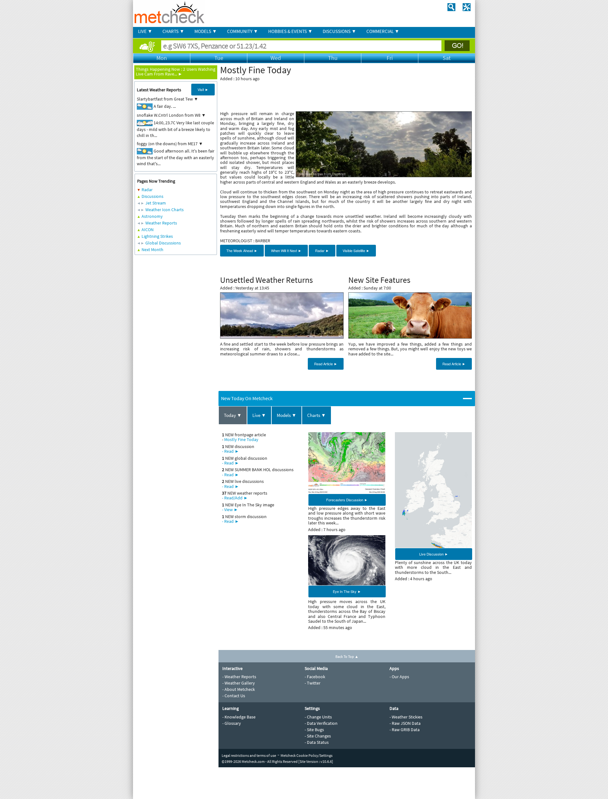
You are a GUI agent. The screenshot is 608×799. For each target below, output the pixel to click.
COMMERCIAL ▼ (382, 31)
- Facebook (315, 676)
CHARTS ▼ (173, 31)
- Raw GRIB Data (405, 729)
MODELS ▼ (205, 31)
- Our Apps (399, 676)
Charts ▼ (316, 415)
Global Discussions (163, 243)
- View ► (230, 509)
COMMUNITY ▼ (242, 31)
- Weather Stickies (406, 717)
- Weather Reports (239, 676)
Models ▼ (286, 415)
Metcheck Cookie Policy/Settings (306, 755)
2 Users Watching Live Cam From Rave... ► (175, 71)
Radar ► (322, 250)
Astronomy (152, 216)
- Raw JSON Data (405, 723)
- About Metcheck (238, 689)
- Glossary (231, 723)
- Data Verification (321, 723)
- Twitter (312, 683)
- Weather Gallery (238, 683)
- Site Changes (318, 736)
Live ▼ (259, 415)
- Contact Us (233, 695)
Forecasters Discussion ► (347, 499)
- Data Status (317, 742)
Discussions (152, 196)
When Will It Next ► (286, 250)
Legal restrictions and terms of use (249, 755)
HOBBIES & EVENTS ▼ (290, 31)
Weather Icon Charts (164, 209)
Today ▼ (233, 415)
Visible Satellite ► (356, 250)
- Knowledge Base (239, 717)
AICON (148, 229)
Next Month (152, 249)
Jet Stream (155, 203)
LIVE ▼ (145, 31)
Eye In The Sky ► (347, 591)
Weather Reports (161, 223)
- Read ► (230, 451)
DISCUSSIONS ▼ (339, 31)
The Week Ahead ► (241, 250)
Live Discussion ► (433, 553)
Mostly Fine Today (241, 439)
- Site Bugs (314, 729)
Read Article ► (325, 363)
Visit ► (203, 89)
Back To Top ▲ (346, 656)
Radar (147, 189)
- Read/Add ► (235, 498)
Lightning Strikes (157, 236)
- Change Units (318, 717)
